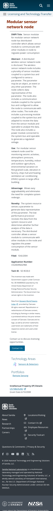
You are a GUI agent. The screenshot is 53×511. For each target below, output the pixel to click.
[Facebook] (3, 454)
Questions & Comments (13, 446)
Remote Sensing (20, 375)
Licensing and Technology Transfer (30, 14)
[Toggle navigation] (5, 14)
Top (45, 508)
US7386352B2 (16, 389)
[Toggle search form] (41, 5)
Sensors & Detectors (28, 364)
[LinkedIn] (23, 454)
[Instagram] (8, 454)
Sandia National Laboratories (14, 469)
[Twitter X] (29, 454)
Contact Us (17, 348)
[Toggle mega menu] (48, 5)
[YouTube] (13, 454)
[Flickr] (18, 454)
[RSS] (34, 454)
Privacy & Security (36, 446)
